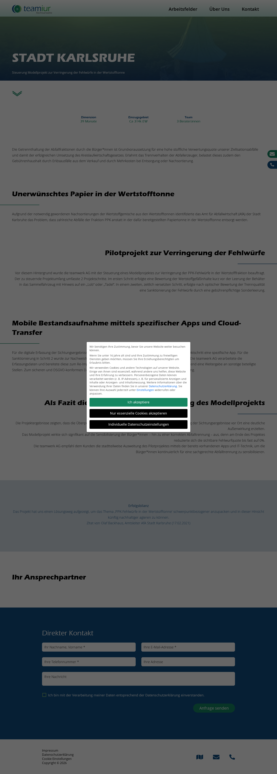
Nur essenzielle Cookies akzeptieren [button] (138, 413)
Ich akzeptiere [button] (138, 402)
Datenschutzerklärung (163, 386)
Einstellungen (145, 390)
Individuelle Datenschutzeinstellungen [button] (138, 424)
